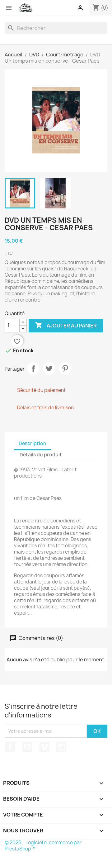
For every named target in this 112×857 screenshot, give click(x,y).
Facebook (10, 747)
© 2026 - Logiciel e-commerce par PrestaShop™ (43, 845)
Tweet (49, 368)
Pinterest (65, 368)
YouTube (27, 747)
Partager (33, 368)
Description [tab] (32, 443)
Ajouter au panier (66, 325)
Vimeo (44, 747)
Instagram (61, 747)
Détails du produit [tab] (41, 454)
